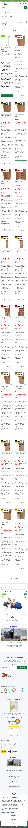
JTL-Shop (16, 826)
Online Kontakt (4, 683)
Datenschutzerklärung (8, 661)
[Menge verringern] (2, 92)
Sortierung (10, 22)
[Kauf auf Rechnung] (14, 781)
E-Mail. (18, 82)
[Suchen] (25, 7)
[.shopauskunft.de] (22, 690)
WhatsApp (19, 771)
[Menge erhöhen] (12, 92)
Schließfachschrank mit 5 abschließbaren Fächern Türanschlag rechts (6, 250)
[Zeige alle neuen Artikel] (26, 591)
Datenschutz (11, 812)
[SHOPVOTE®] (5, 690)
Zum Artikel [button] (21, 95)
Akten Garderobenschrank (7, 181)
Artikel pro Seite (20, 22)
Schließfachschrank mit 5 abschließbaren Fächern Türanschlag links (20, 250)
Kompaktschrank (18, 520)
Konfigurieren (14, 819)
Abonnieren (22, 667)
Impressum (4, 812)
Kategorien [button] (4, 587)
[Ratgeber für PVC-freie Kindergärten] (14, 706)
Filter (4, 22)
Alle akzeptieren (14, 815)
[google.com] (14, 690)
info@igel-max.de (13, 771)
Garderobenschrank (19, 47)
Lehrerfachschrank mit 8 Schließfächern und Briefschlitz (6, 453)
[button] (20, 3)
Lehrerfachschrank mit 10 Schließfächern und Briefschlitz (20, 453)
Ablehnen (14, 823)
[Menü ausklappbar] (1, 3)
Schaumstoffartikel (9, 717)
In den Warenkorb (7, 96)
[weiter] (26, 30)
